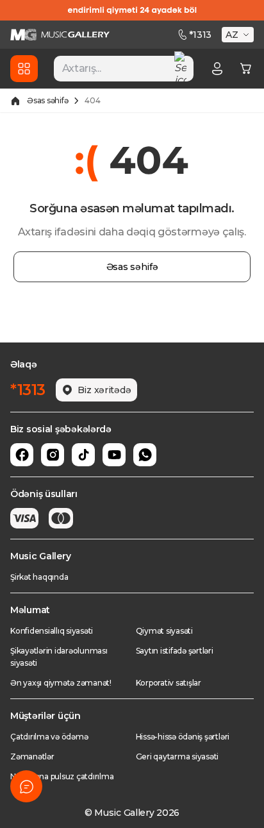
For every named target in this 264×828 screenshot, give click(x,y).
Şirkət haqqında (39, 577)
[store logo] (60, 34)
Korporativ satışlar (168, 683)
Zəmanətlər (32, 756)
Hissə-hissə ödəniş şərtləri (183, 736)
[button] (239, 34)
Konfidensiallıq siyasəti (51, 631)
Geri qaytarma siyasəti (177, 756)
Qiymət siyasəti (164, 631)
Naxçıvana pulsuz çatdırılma (62, 776)
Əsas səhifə (47, 100)
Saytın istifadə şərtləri (174, 650)
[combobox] (124, 68)
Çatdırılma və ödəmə (49, 736)
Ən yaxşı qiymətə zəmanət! (60, 683)
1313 (200, 34)
